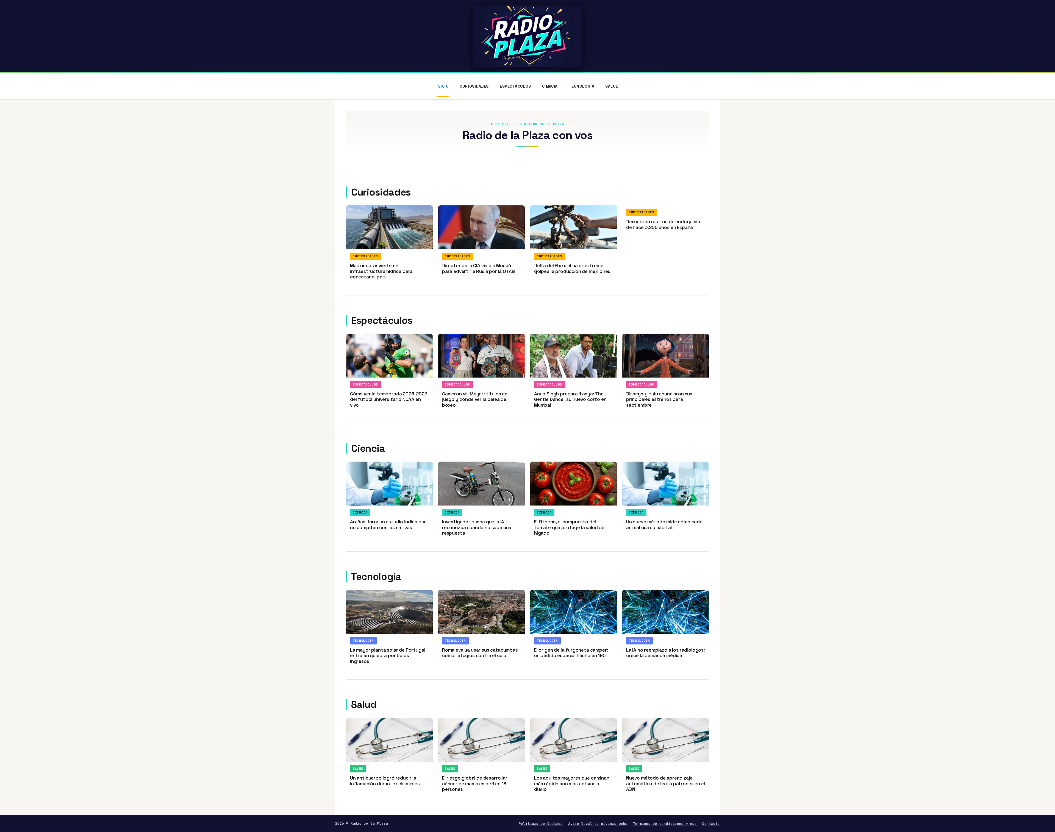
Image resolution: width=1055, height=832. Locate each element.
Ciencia (550, 86)
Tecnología (582, 86)
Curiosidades (474, 86)
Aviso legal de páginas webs (598, 823)
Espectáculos (515, 86)
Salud (611, 86)
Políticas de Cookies (541, 823)
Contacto (711, 823)
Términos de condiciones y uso (665, 823)
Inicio (443, 86)
